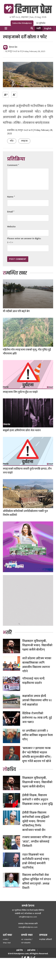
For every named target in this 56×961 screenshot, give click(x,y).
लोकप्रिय (9, 769)
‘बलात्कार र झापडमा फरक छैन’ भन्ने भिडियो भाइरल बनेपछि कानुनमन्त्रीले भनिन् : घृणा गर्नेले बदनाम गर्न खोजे (37, 755)
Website (11, 227)
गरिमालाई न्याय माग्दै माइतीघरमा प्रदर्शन (33, 680)
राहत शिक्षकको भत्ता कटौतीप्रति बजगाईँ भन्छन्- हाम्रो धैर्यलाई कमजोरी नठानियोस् (36, 861)
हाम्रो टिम (19, 950)
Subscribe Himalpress (22, 23)
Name (11, 197)
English (47, 28)
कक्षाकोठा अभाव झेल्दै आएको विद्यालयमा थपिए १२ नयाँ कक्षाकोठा (37, 700)
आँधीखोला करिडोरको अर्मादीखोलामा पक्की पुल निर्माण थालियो (25, 513)
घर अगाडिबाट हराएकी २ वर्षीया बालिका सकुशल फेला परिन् (37, 735)
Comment (13, 165)
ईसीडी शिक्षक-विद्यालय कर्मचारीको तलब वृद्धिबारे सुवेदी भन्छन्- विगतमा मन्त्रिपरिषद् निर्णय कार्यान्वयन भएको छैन (35, 821)
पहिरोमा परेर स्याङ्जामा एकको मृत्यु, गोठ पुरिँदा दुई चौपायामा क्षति (27, 352)
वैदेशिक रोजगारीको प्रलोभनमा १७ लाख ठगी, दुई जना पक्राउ (37, 718)
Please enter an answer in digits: (24, 239)
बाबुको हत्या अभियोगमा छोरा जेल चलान (22, 430)
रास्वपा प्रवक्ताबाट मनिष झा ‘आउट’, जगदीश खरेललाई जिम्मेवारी (37, 841)
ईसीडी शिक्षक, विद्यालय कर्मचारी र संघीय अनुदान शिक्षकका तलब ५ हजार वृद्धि (37, 799)
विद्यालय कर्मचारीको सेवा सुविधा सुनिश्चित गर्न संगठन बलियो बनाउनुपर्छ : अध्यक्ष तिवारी (36, 881)
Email (10, 212)
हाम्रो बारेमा (31, 950)
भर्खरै (38, 28)
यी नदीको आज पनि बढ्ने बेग (16, 311)
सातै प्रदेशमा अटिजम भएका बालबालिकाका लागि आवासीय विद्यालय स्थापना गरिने (36, 665)
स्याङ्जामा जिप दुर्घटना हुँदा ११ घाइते (20, 392)
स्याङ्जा (24, 141)
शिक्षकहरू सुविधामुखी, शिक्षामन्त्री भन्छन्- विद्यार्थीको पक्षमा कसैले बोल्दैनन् (37, 645)
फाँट (11, 141)
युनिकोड (42, 23)
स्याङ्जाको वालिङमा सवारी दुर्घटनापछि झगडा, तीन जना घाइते (27, 471)
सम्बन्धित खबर (15, 273)
